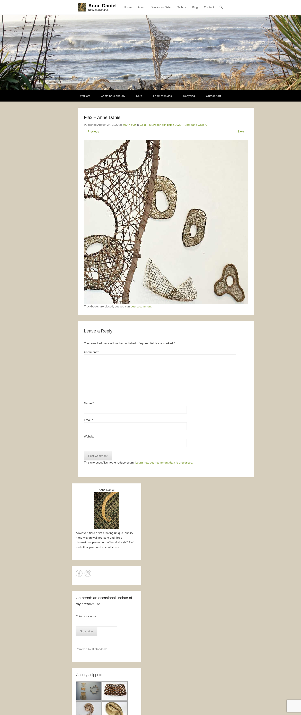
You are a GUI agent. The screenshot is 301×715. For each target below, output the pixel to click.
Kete (139, 95)
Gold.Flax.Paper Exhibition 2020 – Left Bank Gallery (173, 124)
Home (128, 7)
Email (88, 419)
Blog (195, 7)
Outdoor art (213, 95)
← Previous (91, 131)
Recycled (189, 95)
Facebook (79, 573)
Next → (243, 131)
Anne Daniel (102, 5)
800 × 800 (129, 124)
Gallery (181, 7)
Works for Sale (161, 7)
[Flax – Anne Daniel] (166, 222)
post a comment (141, 306)
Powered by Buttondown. (92, 649)
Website (89, 436)
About (141, 7)
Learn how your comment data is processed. (164, 462)
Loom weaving (162, 95)
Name (89, 403)
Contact (209, 7)
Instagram (88, 573)
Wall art (85, 95)
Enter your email (86, 616)
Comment (91, 352)
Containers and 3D (113, 95)
